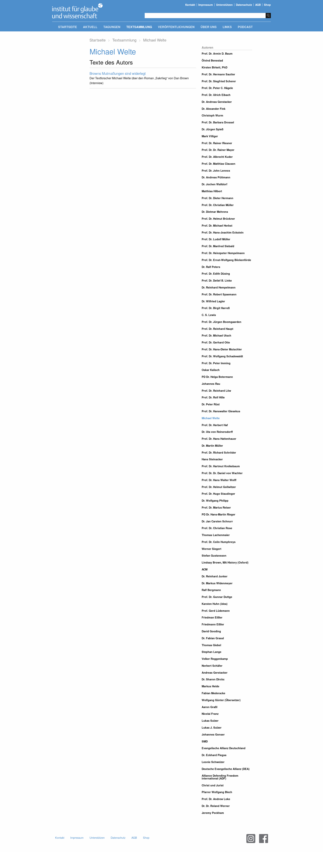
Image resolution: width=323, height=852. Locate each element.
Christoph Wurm (212, 115)
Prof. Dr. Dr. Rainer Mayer (218, 150)
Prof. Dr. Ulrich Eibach (216, 95)
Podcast (245, 27)
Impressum (205, 4)
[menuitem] (67, 27)
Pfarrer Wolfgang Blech (217, 792)
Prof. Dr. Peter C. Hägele (217, 88)
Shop (267, 4)
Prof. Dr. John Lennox (216, 170)
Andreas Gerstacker (214, 672)
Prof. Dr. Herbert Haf (215, 425)
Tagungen (111, 27)
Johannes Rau (211, 384)
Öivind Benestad (212, 60)
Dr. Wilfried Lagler (213, 301)
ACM (204, 569)
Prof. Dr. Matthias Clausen (218, 163)
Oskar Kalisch (211, 370)
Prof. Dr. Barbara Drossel (218, 122)
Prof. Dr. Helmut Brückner (218, 218)
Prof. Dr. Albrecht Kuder (217, 157)
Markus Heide (210, 686)
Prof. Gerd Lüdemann (216, 610)
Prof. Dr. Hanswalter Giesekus (221, 411)
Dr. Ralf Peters (211, 267)
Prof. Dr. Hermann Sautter (218, 74)
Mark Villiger (210, 136)
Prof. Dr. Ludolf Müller (216, 239)
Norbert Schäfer (212, 665)
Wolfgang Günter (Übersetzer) (221, 700)
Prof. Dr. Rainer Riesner (217, 143)
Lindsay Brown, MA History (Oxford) (225, 562)
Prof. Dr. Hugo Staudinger (218, 493)
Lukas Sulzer (210, 720)
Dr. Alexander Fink (213, 108)
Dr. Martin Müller (212, 445)
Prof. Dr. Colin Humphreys (219, 542)
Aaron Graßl (209, 707)
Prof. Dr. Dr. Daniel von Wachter (222, 473)
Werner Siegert (211, 549)
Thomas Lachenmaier (216, 535)
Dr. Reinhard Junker (214, 576)
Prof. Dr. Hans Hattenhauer (219, 438)
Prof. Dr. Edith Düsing (216, 273)
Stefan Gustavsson (214, 555)
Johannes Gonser (213, 734)
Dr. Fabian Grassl (213, 638)
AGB (258, 4)
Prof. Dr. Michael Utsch (216, 335)
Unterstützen (224, 4)
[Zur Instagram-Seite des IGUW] (250, 838)
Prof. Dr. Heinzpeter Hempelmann (223, 253)
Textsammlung (139, 27)
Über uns (209, 27)
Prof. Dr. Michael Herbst (217, 225)
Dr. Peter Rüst (211, 404)
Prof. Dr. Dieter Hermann (217, 198)
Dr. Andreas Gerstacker (217, 102)
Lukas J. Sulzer (212, 727)
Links (227, 27)
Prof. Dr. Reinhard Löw (216, 390)
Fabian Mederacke (213, 693)
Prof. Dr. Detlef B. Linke (217, 280)
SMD (205, 741)
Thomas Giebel (211, 645)
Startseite (67, 27)
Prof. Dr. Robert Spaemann (219, 294)
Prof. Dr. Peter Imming (216, 363)
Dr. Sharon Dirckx (213, 679)
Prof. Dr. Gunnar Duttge (217, 597)
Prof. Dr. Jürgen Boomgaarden (221, 322)
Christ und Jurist (213, 785)
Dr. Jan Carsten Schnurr (217, 521)
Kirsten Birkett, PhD (214, 67)
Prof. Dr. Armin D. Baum (217, 53)
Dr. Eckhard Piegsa (214, 755)
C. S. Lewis (209, 315)
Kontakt (190, 4)
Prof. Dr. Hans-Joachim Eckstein (223, 232)
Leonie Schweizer (213, 762)
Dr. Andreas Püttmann (216, 177)
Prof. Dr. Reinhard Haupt (217, 329)
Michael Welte (211, 418)
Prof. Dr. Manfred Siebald (218, 246)
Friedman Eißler (212, 617)
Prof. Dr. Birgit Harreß (216, 308)
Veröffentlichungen (176, 27)
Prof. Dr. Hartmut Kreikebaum (221, 466)
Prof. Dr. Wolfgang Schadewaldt (222, 356)
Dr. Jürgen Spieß (212, 129)
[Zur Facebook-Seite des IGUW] (263, 838)
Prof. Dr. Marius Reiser (216, 507)
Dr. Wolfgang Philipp (215, 500)
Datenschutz (244, 4)
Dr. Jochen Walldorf (214, 184)
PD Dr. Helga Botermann (217, 377)
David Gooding (211, 631)
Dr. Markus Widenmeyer (217, 583)
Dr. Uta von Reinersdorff (217, 432)
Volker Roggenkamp (215, 659)
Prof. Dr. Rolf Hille (213, 397)
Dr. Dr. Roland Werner (216, 806)
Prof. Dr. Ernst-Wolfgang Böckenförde (226, 260)
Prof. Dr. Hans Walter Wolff (219, 480)
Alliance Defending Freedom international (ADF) (220, 777)
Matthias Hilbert (212, 191)
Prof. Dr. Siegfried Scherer (219, 81)
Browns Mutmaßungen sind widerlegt (118, 73)
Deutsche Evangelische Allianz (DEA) (226, 769)
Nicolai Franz (210, 714)
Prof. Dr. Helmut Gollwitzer (219, 487)
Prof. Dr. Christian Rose (217, 528)
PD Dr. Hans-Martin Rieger (218, 514)
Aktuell (90, 27)
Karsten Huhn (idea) (214, 604)
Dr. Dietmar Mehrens (215, 212)
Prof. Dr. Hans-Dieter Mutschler (222, 349)
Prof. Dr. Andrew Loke (216, 799)
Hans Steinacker (212, 459)
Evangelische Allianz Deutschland (223, 748)
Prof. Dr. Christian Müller (218, 205)
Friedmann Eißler (213, 624)
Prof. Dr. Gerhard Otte (216, 342)
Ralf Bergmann (211, 590)
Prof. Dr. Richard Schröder (219, 452)
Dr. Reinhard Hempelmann (219, 287)
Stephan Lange (211, 652)
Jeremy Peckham (213, 813)
